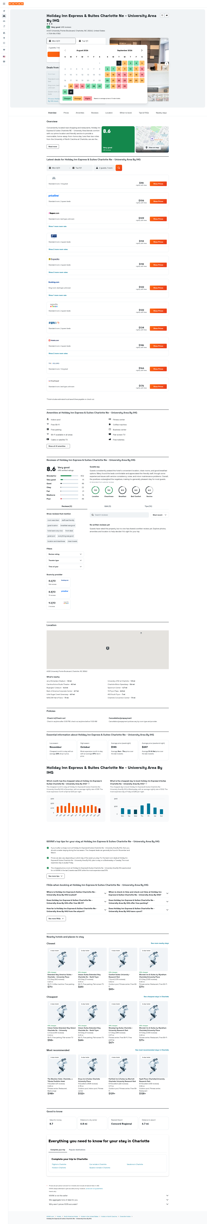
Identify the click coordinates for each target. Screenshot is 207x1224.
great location (53, 525)
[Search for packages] (4, 26)
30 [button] (65, 92)
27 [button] (88, 86)
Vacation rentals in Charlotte (99, 1168)
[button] (4, 3)
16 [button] (65, 80)
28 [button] (94, 86)
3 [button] (70, 69)
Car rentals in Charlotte (97, 1164)
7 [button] (93, 69)
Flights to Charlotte (59, 1164)
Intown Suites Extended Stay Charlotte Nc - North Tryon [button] (89, 975)
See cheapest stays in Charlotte (156, 996)
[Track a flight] (4, 43)
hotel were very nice (55, 531)
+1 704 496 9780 (53, 33)
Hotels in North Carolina (109, 1216)
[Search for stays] (4, 16)
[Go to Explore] (4, 38)
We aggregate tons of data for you (63, 1200)
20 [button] (88, 80)
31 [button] (71, 92)
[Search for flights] (4, 11)
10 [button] (71, 74)
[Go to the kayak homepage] (16, 3)
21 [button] (94, 80)
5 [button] (82, 69)
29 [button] (99, 86)
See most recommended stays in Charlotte (152, 1050)
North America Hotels (71, 1216)
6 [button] (88, 69)
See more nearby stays (160, 943)
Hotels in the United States (89, 1216)
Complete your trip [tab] (57, 1150)
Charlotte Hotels (125, 1216)
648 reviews (66, 27)
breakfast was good (68, 525)
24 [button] (71, 86)
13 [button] (88, 74)
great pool (51, 536)
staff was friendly (68, 520)
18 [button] (77, 80)
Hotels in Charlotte (59, 1168)
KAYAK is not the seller (58, 1195)
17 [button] (71, 80)
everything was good (65, 536)
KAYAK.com (50, 1216)
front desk (69, 531)
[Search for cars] (4, 21)
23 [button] (65, 86)
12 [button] (82, 74)
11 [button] (76, 74)
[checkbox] (59, 582)
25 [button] (76, 86)
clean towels (72, 541)
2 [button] (65, 69)
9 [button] (65, 74)
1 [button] (99, 63)
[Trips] (4, 49)
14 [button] (94, 74)
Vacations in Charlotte (135, 1164)
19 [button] (82, 80)
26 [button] (82, 86)
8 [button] (99, 69)
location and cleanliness (56, 541)
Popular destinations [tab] (77, 1150)
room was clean (53, 520)
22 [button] (99, 80)
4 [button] (76, 69)
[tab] (67, 506)
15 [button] (100, 74)
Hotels (59, 1216)
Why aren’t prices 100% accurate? (63, 1204)
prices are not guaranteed (94, 1188)
